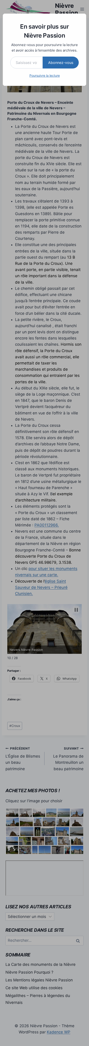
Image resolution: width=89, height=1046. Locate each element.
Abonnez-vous (60, 62)
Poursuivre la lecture (44, 75)
